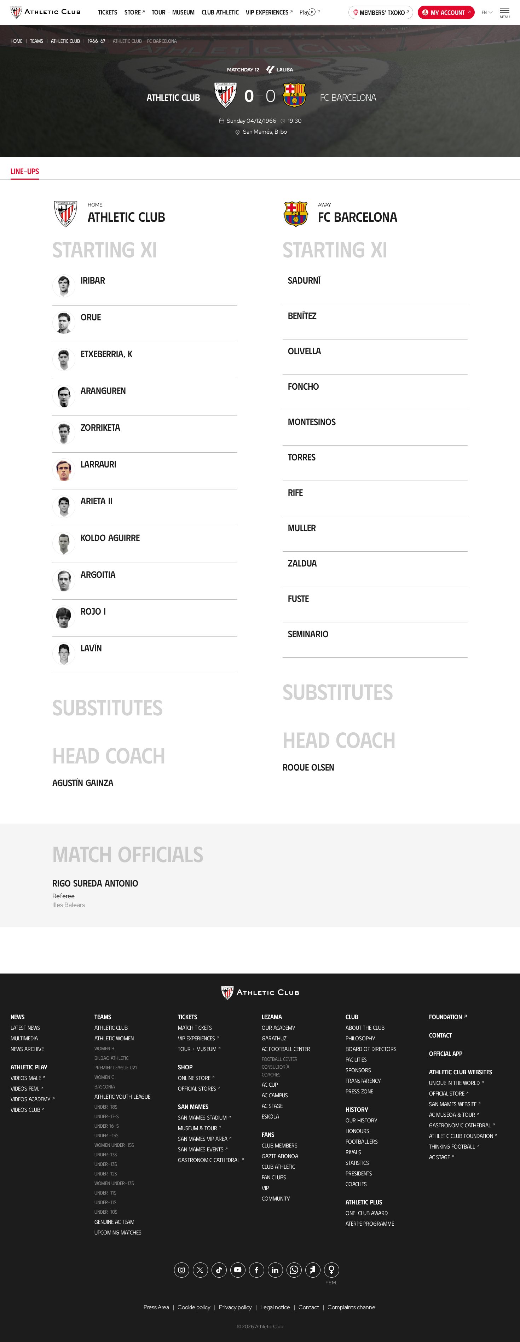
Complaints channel (352, 1307)
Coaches (271, 1074)
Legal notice (275, 1307)
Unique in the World (454, 1082)
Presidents (359, 1173)
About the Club (365, 1027)
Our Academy (278, 1027)
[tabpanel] (260, 562)
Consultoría (275, 1067)
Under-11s (105, 1202)
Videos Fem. (25, 1088)
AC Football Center (286, 1048)
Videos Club (25, 1109)
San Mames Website (452, 1103)
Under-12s (105, 1173)
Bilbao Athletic (111, 1058)
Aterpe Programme (370, 1223)
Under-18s (105, 1107)
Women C (104, 1077)
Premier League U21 (115, 1067)
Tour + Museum (197, 1048)
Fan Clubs (274, 1177)
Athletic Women (114, 1038)
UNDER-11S (105, 1193)
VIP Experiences (196, 1038)
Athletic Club (65, 41)
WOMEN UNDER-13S (114, 1183)
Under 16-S (106, 1126)
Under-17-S (106, 1116)
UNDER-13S (105, 1164)
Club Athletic (278, 1166)
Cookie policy (194, 1307)
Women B (104, 1048)
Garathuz (274, 1038)
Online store (194, 1077)
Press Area (156, 1307)
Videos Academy (31, 1099)
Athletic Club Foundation (461, 1135)
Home (16, 41)
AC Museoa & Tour (452, 1114)
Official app (445, 1053)
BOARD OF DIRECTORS (371, 1048)
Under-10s (105, 1212)
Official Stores (197, 1088)
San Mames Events (201, 1149)
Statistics (357, 1162)
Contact (440, 1035)
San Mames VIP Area (202, 1138)
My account (448, 12)
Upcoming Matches (117, 1232)
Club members (279, 1145)
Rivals (353, 1152)
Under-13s (105, 1154)
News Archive (27, 1048)
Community (276, 1198)
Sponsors (358, 1070)
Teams (36, 41)
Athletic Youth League (122, 1096)
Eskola (270, 1116)
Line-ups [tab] (25, 170)
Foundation (445, 1017)
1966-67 (96, 41)
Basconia (104, 1087)
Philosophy (360, 1038)
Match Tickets (195, 1027)
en (484, 12)
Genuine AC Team (114, 1221)
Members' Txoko (382, 12)
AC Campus (275, 1095)
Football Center (279, 1059)
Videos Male (26, 1077)
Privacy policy (235, 1307)
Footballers (362, 1141)
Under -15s (106, 1135)
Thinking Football (452, 1146)
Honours (357, 1130)
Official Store (446, 1093)
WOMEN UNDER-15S (114, 1145)
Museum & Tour (197, 1128)
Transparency (363, 1080)
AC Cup (270, 1084)
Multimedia (24, 1038)
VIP (265, 1187)
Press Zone (359, 1091)
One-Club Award (367, 1212)
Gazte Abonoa (280, 1155)
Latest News (25, 1027)
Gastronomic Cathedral (209, 1159)
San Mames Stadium (202, 1117)
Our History (361, 1120)
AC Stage (272, 1105)
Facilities (356, 1059)
